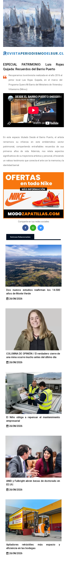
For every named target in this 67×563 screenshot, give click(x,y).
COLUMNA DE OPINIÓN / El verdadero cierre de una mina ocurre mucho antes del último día (33, 355)
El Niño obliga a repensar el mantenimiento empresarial (33, 419)
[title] (33, 266)
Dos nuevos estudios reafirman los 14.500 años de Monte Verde (33, 291)
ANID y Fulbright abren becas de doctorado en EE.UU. (33, 482)
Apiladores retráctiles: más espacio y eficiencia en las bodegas (33, 546)
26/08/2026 (15, 298)
